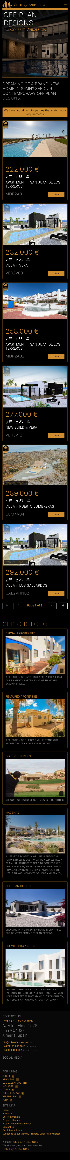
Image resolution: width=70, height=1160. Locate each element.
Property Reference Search (16, 1123)
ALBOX (6, 1076)
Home (5, 1110)
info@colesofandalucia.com (17, 1042)
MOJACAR (8, 1086)
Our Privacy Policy (12, 1130)
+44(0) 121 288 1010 (13, 1046)
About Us (7, 1113)
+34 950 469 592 (12, 1050)
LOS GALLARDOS (12, 1082)
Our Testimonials (11, 1116)
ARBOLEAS (8, 1079)
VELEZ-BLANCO (11, 1092)
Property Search (11, 1120)
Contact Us (8, 1126)
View (56, 194)
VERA (5, 1099)
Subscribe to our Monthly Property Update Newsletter (31, 1133)
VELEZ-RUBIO (10, 1096)
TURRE (6, 1089)
